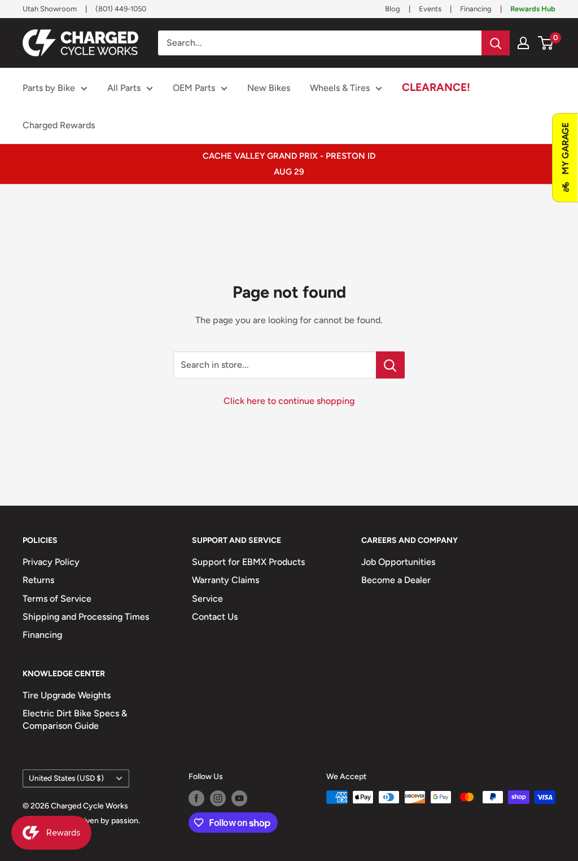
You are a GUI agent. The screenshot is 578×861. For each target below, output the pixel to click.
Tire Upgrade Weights (67, 695)
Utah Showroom (50, 9)
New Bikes (268, 87)
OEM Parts (194, 87)
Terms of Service (57, 598)
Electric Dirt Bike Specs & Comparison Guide (75, 719)
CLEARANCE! (436, 87)
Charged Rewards (59, 125)
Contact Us (215, 616)
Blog (392, 9)
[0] (546, 43)
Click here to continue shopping (289, 400)
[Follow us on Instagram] (218, 798)
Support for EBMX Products (248, 561)
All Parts (124, 87)
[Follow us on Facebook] (196, 798)
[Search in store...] (390, 365)
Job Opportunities (398, 561)
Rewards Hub (532, 9)
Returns (38, 580)
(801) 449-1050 (120, 9)
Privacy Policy (51, 561)
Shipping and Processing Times (86, 616)
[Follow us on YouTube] (239, 798)
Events (430, 9)
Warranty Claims (225, 580)
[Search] (495, 43)
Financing (476, 9)
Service (207, 598)
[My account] (523, 43)
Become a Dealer (396, 580)
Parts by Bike (49, 87)
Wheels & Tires (340, 87)
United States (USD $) (66, 777)
